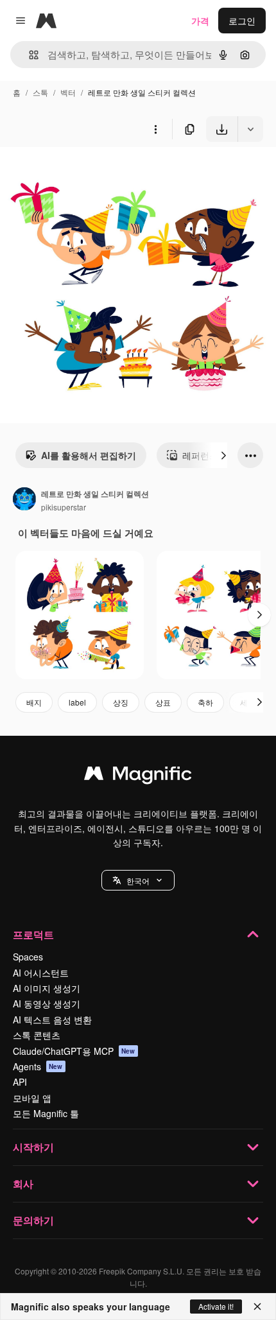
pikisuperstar (63, 506)
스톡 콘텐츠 (36, 1035)
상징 (120, 702)
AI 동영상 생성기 (46, 1003)
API (20, 1081)
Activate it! (216, 1306)
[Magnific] (138, 776)
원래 (73, 171)
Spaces (28, 956)
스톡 (40, 92)
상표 (163, 702)
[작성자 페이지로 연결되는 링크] (24, 500)
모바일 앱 (32, 1097)
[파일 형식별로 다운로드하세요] (250, 129)
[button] (138, 880)
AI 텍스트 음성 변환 (52, 1019)
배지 (34, 702)
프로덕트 (33, 934)
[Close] (257, 1306)
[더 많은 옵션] (155, 129)
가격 (200, 20)
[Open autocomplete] (28, 55)
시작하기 (33, 1147)
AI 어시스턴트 (41, 972)
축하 (205, 702)
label (77, 702)
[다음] (223, 455)
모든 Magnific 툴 (46, 1113)
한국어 (138, 880)
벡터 (68, 92)
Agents (38, 1066)
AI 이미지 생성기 (46, 988)
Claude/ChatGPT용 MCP (74, 1051)
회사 (23, 1183)
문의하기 (33, 1220)
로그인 (242, 20)
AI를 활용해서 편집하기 (88, 455)
